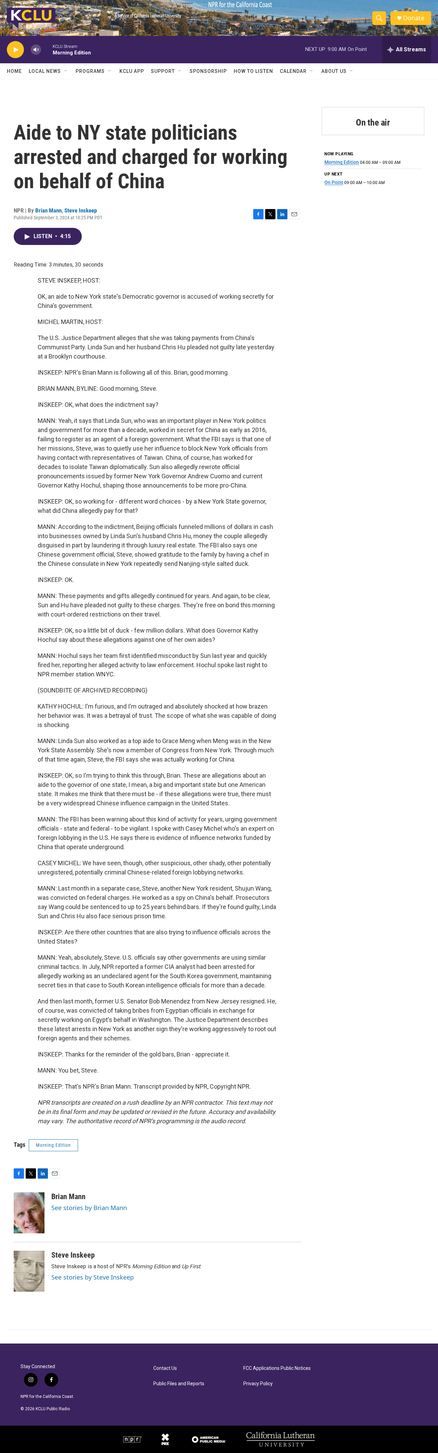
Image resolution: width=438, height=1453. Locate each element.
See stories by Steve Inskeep (92, 1277)
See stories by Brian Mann (89, 1208)
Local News (45, 71)
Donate (413, 18)
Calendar (293, 71)
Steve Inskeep (80, 210)
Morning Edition (53, 1145)
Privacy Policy (258, 1383)
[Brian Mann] (29, 1212)
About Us (334, 71)
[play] (15, 50)
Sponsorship (208, 71)
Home (14, 71)
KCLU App (131, 71)
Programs (90, 71)
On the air (373, 122)
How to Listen (253, 71)
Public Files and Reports (178, 1383)
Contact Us (165, 1368)
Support (163, 71)
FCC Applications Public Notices (277, 1368)
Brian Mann (48, 210)
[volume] (36, 49)
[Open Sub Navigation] (66, 71)
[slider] (47, 49)
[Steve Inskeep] (29, 1271)
